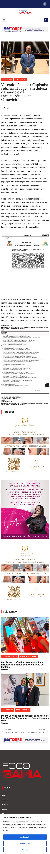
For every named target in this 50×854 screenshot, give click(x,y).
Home (4, 795)
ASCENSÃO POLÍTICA (10, 656)
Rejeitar (25, 849)
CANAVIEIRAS (7, 79)
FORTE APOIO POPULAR (28, 656)
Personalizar (25, 843)
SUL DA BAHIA (20, 79)
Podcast (5, 809)
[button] (4, 20)
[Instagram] (45, 4)
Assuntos (5, 800)
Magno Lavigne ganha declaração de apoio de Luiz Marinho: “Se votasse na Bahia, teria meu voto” (25, 718)
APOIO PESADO (8, 710)
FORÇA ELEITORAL (22, 710)
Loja (3, 814)
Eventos (5, 804)
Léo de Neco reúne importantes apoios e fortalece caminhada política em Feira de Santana (22, 664)
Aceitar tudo (25, 837)
